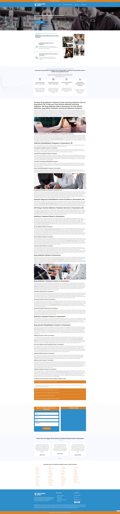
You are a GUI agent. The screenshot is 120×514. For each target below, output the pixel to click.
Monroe (62, 476)
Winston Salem (76, 482)
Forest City (50, 467)
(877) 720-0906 (55, 1)
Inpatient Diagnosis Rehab (61, 499)
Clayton (37, 479)
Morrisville (63, 480)
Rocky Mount (76, 467)
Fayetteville (38, 485)
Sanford (75, 470)
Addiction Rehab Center (67, 4)
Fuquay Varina (51, 468)
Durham (37, 483)
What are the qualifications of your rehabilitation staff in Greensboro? (46, 389)
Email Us (77, 497)
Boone (37, 471)
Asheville (37, 470)
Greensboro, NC (78, 499)
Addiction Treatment (60, 495)
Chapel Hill (38, 476)
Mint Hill (62, 474)
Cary (37, 474)
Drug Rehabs (59, 498)
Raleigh (62, 485)
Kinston (62, 470)
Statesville (76, 474)
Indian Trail (50, 483)
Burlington (38, 473)
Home (60, 4)
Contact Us (77, 4)
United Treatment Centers (59, 512)
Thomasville (76, 476)
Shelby (75, 471)
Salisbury (75, 468)
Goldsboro (50, 473)
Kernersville (63, 468)
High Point (50, 479)
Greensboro (51, 474)
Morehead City (63, 479)
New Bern (63, 482)
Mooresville (63, 477)
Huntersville (51, 482)
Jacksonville (51, 485)
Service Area (83, 4)
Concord (37, 480)
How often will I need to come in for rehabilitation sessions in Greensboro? (47, 392)
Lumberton (63, 471)
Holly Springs (51, 480)
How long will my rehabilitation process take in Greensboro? (45, 395)
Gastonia (50, 471)
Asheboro (37, 468)
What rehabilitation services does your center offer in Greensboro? (46, 381)
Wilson (75, 480)
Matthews (63, 473)
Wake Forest (76, 477)
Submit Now (46, 428)
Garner (50, 470)
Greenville (50, 476)
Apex (37, 467)
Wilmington (76, 479)
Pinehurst (63, 483)
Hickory (50, 477)
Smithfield (75, 473)
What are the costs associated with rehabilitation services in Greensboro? (47, 398)
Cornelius (37, 482)
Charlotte (37, 477)
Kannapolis (63, 467)
